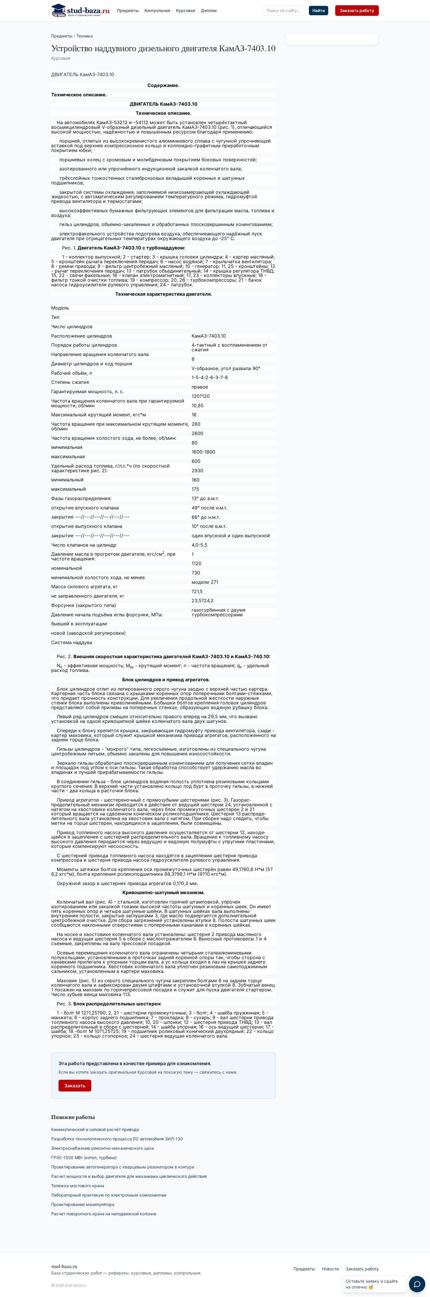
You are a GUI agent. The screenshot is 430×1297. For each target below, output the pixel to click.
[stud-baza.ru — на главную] (80, 11)
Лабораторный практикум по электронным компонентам (108, 1194)
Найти (318, 10)
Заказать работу (357, 10)
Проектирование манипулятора (82, 1204)
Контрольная (157, 10)
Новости (330, 1268)
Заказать (74, 1086)
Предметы (128, 10)
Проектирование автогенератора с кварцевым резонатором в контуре (122, 1166)
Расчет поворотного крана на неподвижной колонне (103, 1213)
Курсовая (185, 10)
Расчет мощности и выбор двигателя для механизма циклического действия (129, 1176)
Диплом (209, 10)
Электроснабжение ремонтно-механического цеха (102, 1148)
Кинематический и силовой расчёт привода (95, 1129)
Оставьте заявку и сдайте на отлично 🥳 (372, 1284)
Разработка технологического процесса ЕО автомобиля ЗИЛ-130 (117, 1138)
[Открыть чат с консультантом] (417, 1284)
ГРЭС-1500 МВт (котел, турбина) (84, 1157)
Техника (84, 35)
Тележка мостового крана (77, 1185)
